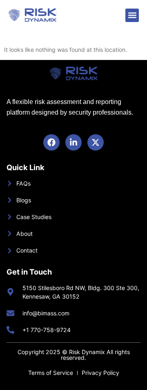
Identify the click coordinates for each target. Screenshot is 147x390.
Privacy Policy (100, 372)
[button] (132, 15)
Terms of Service (50, 372)
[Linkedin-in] (73, 142)
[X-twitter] (95, 142)
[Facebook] (51, 142)
